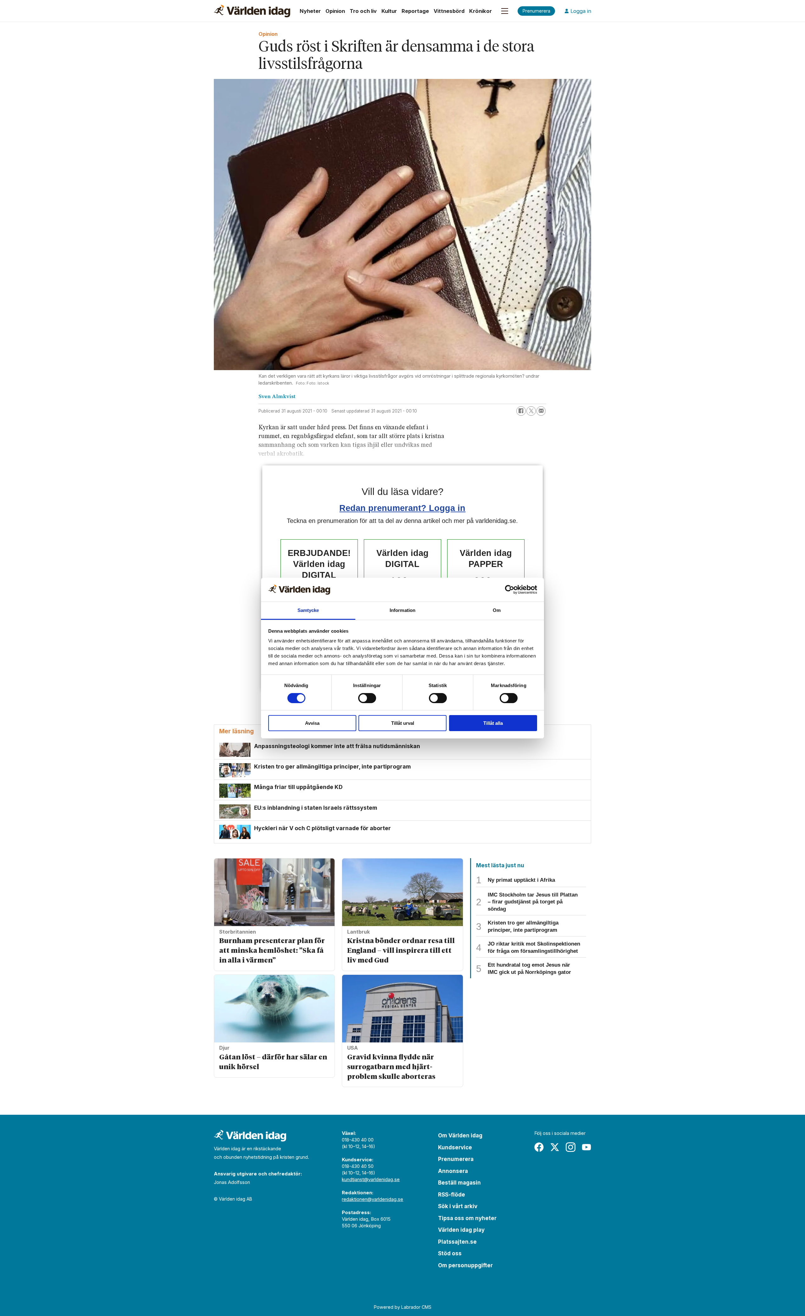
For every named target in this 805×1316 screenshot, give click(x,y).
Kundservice (455, 1147)
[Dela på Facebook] (521, 411)
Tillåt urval (402, 723)
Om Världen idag (460, 1135)
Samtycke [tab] (308, 610)
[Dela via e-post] (541, 411)
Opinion (335, 11)
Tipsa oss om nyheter (467, 1218)
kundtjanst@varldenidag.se (371, 1179)
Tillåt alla (493, 723)
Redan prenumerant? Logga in (402, 508)
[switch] (367, 698)
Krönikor (480, 11)
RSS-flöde (451, 1194)
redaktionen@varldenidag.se (372, 1199)
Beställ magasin (459, 1183)
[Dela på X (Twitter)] (531, 411)
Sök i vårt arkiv (457, 1206)
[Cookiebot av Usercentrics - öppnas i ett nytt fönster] (509, 589)
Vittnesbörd (449, 11)
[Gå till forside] (252, 11)
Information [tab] (402, 610)
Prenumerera (456, 1159)
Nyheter (310, 11)
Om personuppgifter (465, 1265)
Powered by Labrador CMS (402, 1307)
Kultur (389, 11)
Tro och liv (363, 11)
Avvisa (312, 723)
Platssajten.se (457, 1242)
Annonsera (453, 1171)
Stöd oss (450, 1253)
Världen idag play (461, 1230)
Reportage (415, 11)
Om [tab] (497, 610)
